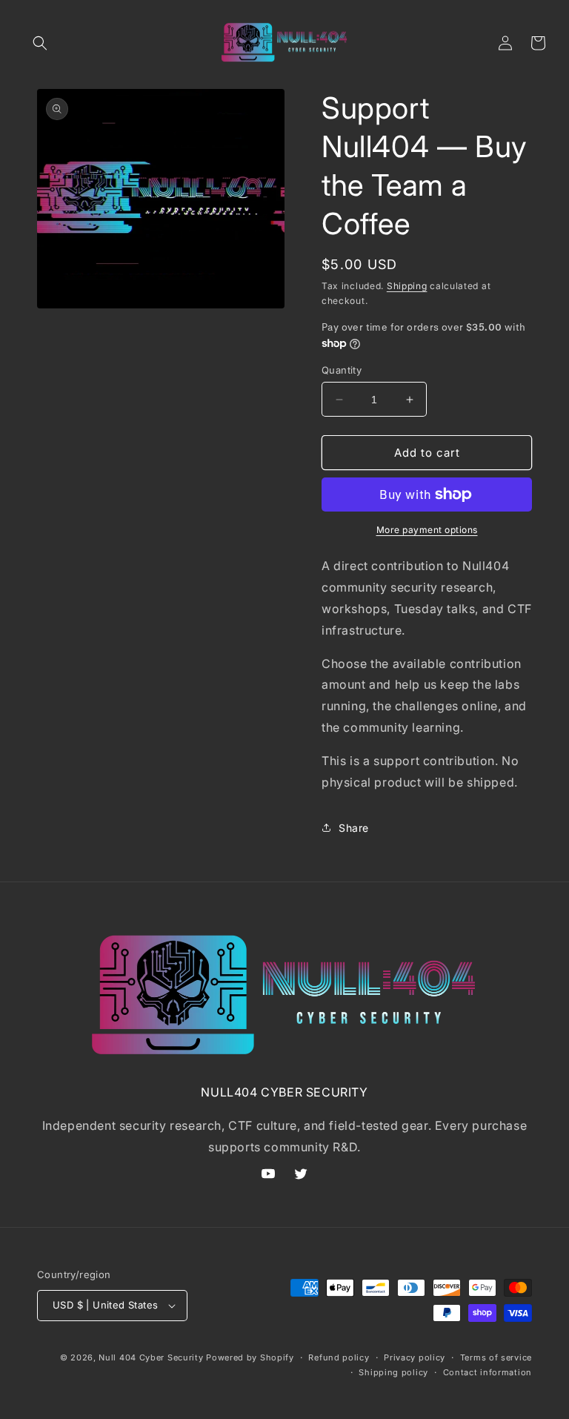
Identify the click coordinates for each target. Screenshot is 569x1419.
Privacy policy (414, 1357)
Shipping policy (393, 1372)
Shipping (407, 285)
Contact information (487, 1372)
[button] (40, 43)
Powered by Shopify (250, 1357)
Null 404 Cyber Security (151, 1357)
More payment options (427, 529)
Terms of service (496, 1357)
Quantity (342, 370)
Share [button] (354, 827)
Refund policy (338, 1357)
